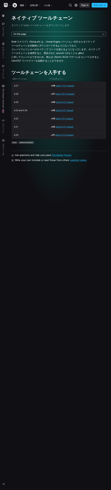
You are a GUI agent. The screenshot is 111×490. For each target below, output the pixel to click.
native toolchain (26, 142)
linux (14, 142)
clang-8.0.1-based (64, 110)
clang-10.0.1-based (65, 94)
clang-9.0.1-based (64, 102)
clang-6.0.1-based (64, 127)
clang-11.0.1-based (65, 85)
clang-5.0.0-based (64, 135)
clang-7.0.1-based (64, 118)
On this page (19, 34)
